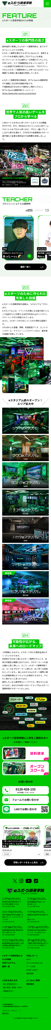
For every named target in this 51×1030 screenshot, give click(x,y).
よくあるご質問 (33, 980)
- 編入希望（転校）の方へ (12, 987)
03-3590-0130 (34, 906)
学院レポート (32, 955)
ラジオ (6, 854)
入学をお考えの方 (9, 980)
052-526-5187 (34, 921)
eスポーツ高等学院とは (12, 955)
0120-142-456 (34, 948)
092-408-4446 (9, 935)
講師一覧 (6, 966)
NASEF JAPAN (31, 970)
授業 (47, 854)
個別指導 (29, 973)
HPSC (28, 959)
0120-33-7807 (9, 948)
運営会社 (5, 1013)
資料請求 (30, 984)
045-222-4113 (9, 921)
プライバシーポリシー (10, 1010)
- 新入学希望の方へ (9, 984)
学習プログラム (9, 962)
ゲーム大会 (30, 966)
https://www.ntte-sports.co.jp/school (19, 93)
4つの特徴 (6, 959)
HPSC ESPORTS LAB (34, 963)
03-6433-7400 (9, 906)
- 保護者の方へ (8, 991)
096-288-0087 (34, 935)
